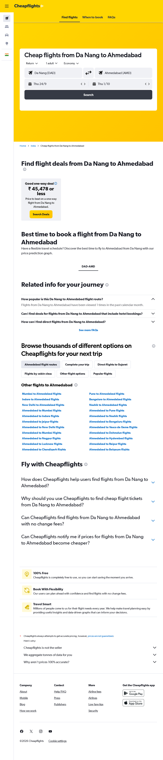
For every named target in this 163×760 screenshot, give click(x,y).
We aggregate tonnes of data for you (48, 655)
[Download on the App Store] (133, 702)
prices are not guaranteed (100, 636)
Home (23, 145)
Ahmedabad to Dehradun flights (110, 432)
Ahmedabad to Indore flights (40, 416)
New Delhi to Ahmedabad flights (43, 404)
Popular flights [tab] (102, 373)
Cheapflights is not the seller (43, 648)
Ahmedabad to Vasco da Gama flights (113, 427)
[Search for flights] (7, 18)
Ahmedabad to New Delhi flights (43, 427)
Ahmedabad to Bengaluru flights (110, 421)
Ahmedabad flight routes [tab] (41, 364)
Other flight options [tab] (72, 373)
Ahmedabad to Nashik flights (108, 416)
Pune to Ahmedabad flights (106, 393)
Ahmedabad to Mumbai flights (41, 410)
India (33, 145)
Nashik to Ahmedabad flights (108, 404)
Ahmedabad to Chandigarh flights (44, 449)
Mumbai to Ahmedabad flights (41, 393)
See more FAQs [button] (88, 330)
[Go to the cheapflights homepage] (29, 6)
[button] (6, 6)
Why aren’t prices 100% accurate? (46, 662)
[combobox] (71, 63)
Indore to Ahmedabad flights (40, 399)
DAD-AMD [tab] (88, 266)
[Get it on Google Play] (133, 693)
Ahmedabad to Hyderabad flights (111, 438)
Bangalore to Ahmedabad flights (110, 399)
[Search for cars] (7, 35)
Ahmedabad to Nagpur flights (41, 438)
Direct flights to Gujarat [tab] (112, 364)
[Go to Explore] (7, 43)
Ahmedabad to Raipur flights (107, 443)
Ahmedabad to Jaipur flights (40, 421)
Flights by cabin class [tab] (38, 373)
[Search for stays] (7, 27)
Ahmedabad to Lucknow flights (42, 443)
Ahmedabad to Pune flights (106, 410)
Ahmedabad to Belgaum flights (109, 449)
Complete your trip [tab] (77, 364)
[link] (41, 214)
